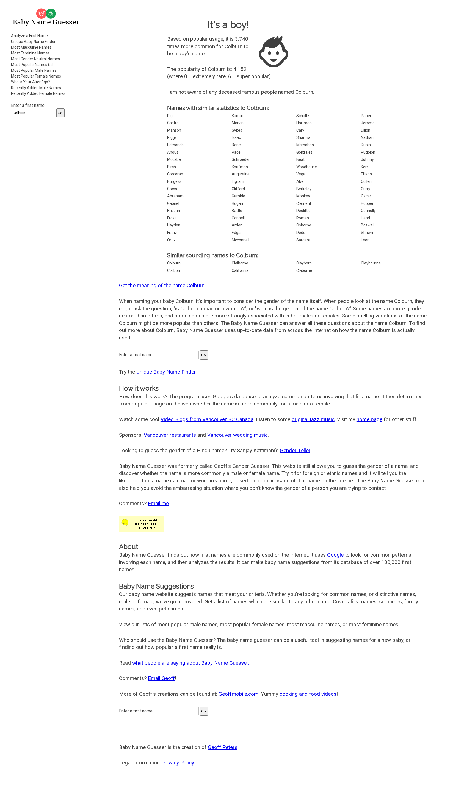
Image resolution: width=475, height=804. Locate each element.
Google (335, 555)
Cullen (366, 181)
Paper (366, 116)
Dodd (300, 232)
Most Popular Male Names (34, 70)
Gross (172, 189)
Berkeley (303, 189)
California (240, 270)
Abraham (175, 196)
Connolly (368, 210)
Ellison (366, 174)
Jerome (368, 123)
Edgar (237, 232)
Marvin (238, 123)
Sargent (303, 240)
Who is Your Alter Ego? (30, 82)
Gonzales (304, 152)
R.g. (170, 116)
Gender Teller (295, 450)
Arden (237, 225)
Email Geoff (161, 678)
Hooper (367, 203)
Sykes (237, 130)
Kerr (364, 167)
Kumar (237, 116)
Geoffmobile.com (238, 694)
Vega (300, 174)
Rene (236, 145)
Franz (172, 232)
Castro (173, 123)
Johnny (367, 159)
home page (369, 419)
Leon (365, 240)
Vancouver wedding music (237, 435)
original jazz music (313, 419)
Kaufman (240, 167)
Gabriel (173, 203)
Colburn (174, 263)
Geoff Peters (223, 747)
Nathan (367, 137)
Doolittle (303, 210)
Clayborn (304, 263)
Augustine (241, 174)
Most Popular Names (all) (33, 64)
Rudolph (368, 152)
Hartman (304, 123)
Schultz (303, 116)
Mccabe (174, 159)
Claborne (304, 270)
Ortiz (171, 240)
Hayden (173, 225)
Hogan (237, 203)
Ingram (238, 181)
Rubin (366, 145)
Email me (158, 503)
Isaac (236, 137)
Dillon (365, 130)
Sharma (303, 137)
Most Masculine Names (31, 47)
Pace (236, 152)
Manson (174, 130)
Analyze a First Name (29, 36)
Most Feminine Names (30, 53)
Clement (303, 203)
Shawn (367, 232)
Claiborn (174, 270)
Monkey (303, 196)
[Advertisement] (46, 204)
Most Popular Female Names (36, 76)
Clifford (238, 189)
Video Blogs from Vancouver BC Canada (207, 419)
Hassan (173, 210)
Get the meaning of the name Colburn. (162, 285)
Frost (171, 218)
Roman (302, 218)
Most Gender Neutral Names (35, 59)
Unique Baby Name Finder (33, 41)
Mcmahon (305, 145)
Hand (365, 218)
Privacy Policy (178, 762)
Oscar (366, 196)
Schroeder (241, 159)
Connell (238, 218)
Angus (172, 152)
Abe (299, 181)
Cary (300, 130)
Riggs (172, 137)
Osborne (303, 225)
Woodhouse (306, 167)
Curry (365, 189)
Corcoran (175, 174)
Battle (237, 210)
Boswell (367, 225)
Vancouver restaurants (170, 435)
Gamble (238, 196)
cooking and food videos (308, 694)
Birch (171, 167)
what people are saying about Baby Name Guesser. (190, 663)
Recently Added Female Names (38, 93)
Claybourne (371, 263)
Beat (300, 159)
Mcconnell (240, 240)
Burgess (174, 181)
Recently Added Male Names (36, 87)
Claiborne (240, 263)
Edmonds (175, 145)
